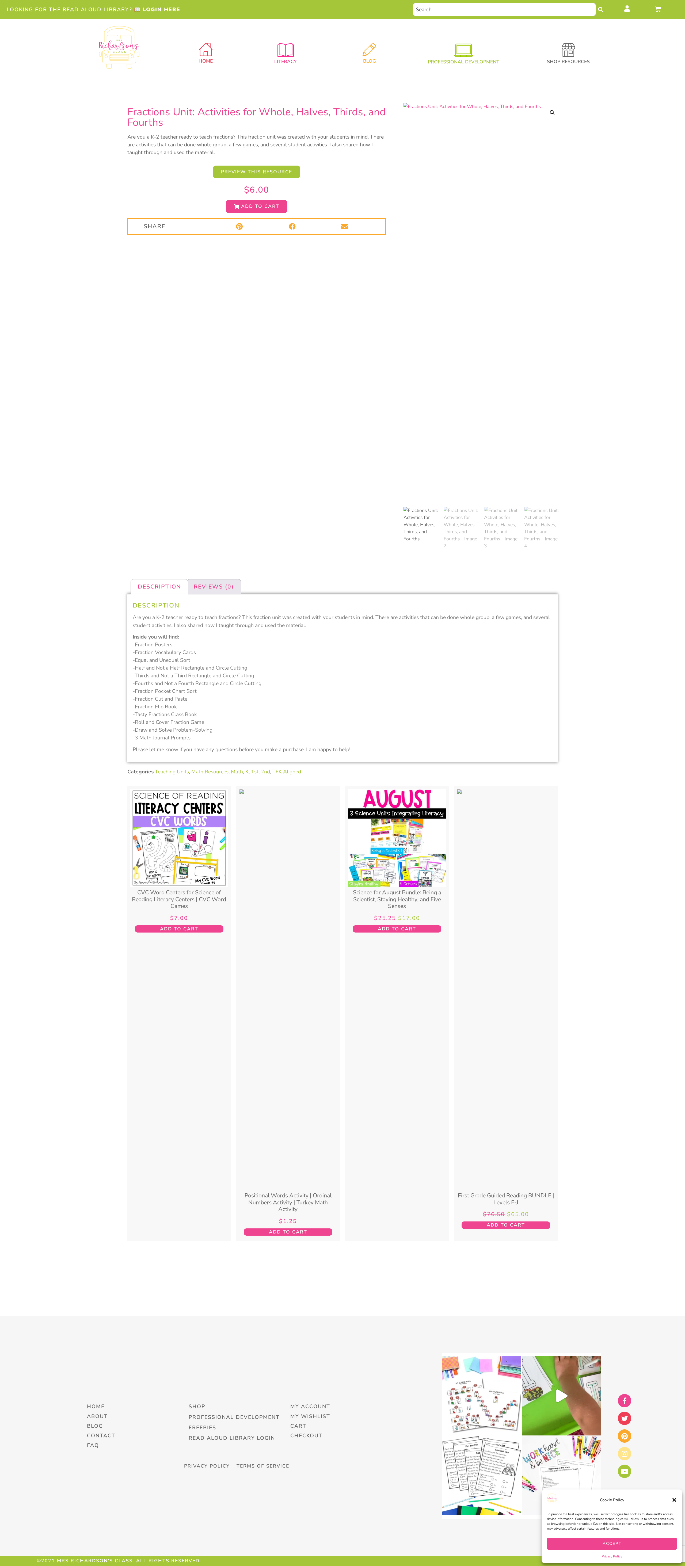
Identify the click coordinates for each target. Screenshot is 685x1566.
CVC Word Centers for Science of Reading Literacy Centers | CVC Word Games (179, 899)
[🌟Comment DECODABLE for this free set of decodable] (481, 1475)
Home (206, 61)
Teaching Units (172, 771)
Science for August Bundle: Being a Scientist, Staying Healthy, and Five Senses (397, 899)
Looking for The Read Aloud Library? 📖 (93, 9)
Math (237, 771)
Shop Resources (568, 61)
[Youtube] (624, 1471)
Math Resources (210, 771)
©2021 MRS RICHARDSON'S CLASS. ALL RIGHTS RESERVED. (119, 1560)
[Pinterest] (624, 1436)
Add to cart (179, 929)
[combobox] (504, 9)
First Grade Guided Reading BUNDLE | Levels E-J (506, 1198)
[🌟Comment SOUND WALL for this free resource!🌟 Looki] (481, 1395)
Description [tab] (159, 586)
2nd (265, 771)
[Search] (602, 9)
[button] (674, 1500)
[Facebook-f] (624, 1400)
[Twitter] (624, 1418)
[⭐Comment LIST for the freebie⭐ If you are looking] (561, 1475)
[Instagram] (624, 1453)
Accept (612, 1543)
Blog (369, 61)
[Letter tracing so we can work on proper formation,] (561, 1395)
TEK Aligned (286, 771)
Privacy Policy (612, 1556)
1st (254, 771)
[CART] (658, 9)
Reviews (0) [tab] (214, 586)
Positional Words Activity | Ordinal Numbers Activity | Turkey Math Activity (288, 1202)
